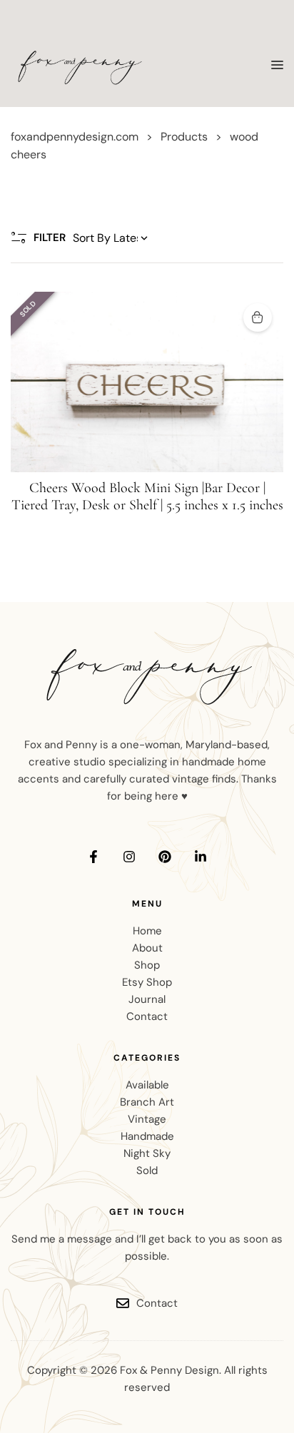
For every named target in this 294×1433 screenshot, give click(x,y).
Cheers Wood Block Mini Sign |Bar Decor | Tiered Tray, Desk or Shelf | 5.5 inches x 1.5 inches (147, 496)
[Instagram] (129, 856)
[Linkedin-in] (200, 856)
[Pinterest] (165, 856)
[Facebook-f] (93, 856)
